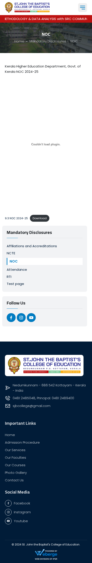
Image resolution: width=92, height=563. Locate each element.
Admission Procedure (22, 442)
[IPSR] (46, 559)
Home (10, 435)
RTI (9, 276)
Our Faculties (15, 457)
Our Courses (15, 465)
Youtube (21, 521)
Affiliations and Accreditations (32, 246)
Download (40, 218)
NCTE (11, 253)
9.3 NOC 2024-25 (16, 218)
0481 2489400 (63, 398)
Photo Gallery (16, 472)
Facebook (22, 503)
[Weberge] (46, 553)
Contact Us (14, 480)
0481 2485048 (24, 398)
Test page (15, 283)
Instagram (22, 512)
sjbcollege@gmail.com (31, 405)
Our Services (15, 450)
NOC (14, 261)
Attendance (17, 269)
